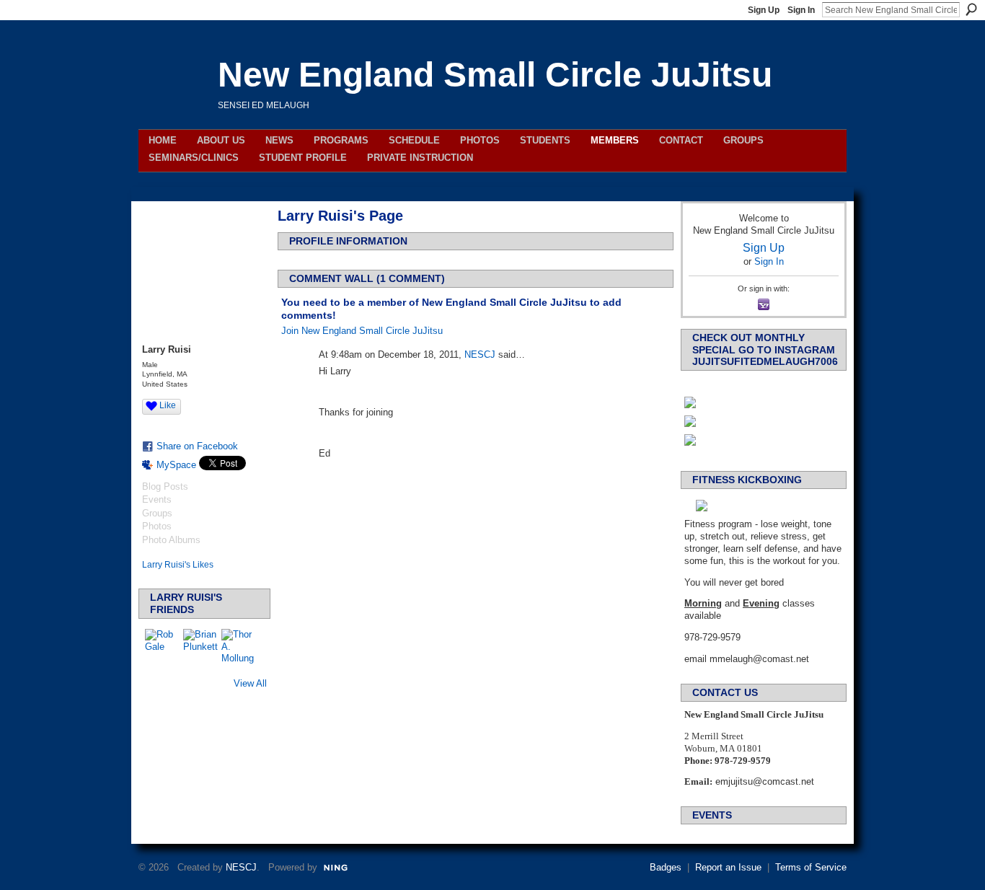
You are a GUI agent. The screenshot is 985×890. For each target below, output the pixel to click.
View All (250, 683)
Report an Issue (728, 867)
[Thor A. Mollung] (238, 646)
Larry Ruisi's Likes (177, 565)
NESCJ (479, 354)
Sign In (801, 10)
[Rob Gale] (162, 646)
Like (167, 405)
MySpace (176, 464)
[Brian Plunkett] (200, 646)
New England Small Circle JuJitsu (495, 75)
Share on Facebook (197, 446)
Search (971, 9)
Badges (665, 867)
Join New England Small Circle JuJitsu (362, 330)
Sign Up (763, 10)
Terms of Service (811, 867)
